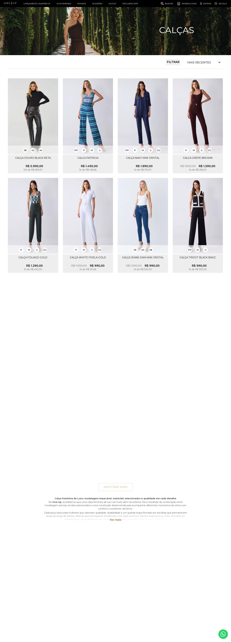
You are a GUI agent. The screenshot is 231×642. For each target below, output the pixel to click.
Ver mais (115, 519)
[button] (25, 150)
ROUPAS (81, 3)
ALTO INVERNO (64, 3)
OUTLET (112, 3)
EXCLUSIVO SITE (130, 3)
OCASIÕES (97, 3)
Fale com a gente (223, 634)
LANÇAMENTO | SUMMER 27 (37, 3)
